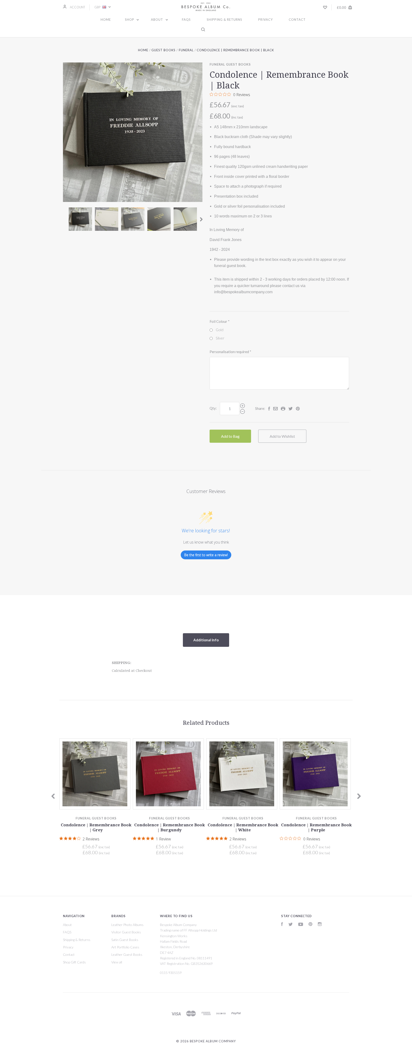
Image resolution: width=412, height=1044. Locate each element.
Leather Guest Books (126, 954)
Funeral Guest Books (230, 64)
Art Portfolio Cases (125, 947)
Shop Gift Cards (74, 962)
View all (116, 962)
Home (106, 19)
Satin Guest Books (124, 940)
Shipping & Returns (224, 19)
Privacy (265, 19)
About (157, 19)
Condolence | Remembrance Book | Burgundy (169, 827)
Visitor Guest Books (126, 932)
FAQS (186, 19)
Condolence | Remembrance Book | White (243, 827)
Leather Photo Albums (127, 925)
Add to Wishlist (282, 436)
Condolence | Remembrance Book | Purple (316, 827)
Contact (297, 19)
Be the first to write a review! (206, 555)
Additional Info (206, 640)
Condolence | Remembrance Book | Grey (96, 827)
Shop (130, 19)
